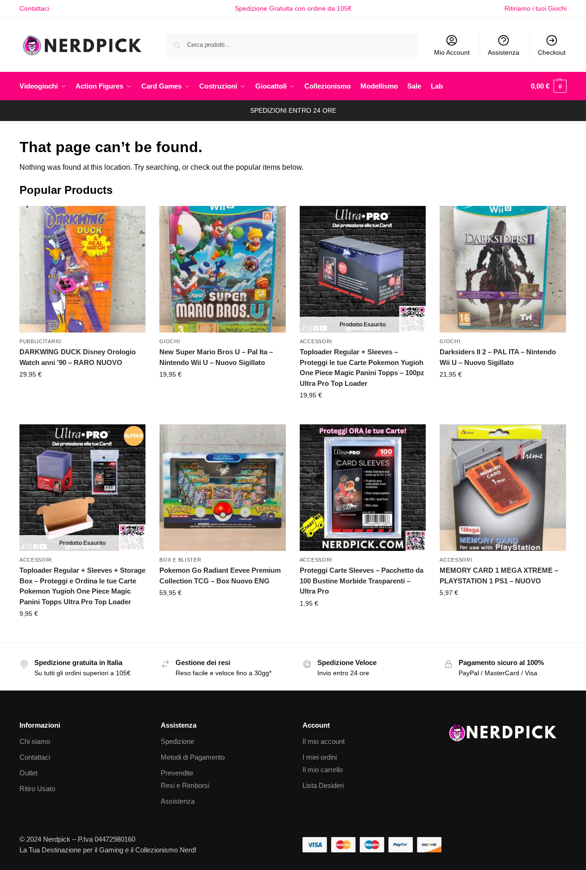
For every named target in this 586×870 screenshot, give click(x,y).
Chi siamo (34, 741)
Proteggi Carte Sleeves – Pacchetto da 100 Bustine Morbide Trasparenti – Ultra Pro (361, 580)
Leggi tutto (362, 415)
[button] (549, 86)
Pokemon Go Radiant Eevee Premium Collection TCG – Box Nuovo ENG (220, 575)
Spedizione (177, 741)
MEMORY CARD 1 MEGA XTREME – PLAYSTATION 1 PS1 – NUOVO (499, 575)
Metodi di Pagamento (193, 757)
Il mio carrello (322, 770)
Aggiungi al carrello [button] (82, 394)
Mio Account (452, 52)
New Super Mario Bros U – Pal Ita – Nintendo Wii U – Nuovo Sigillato (216, 357)
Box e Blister (180, 560)
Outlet (28, 773)
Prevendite (177, 773)
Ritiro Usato (37, 789)
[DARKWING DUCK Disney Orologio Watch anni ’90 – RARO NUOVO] (82, 269)
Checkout (552, 52)
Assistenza (503, 52)
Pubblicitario (40, 341)
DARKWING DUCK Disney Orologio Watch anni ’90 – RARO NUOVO (77, 357)
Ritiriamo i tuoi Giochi (535, 8)
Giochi (169, 341)
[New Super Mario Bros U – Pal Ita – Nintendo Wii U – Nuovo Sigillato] (222, 269)
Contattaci (34, 8)
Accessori (316, 341)
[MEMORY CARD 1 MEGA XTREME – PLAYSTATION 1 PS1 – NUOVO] (503, 487)
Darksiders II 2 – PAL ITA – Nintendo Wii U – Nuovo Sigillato (498, 357)
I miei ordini (319, 757)
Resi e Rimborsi (185, 785)
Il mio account (323, 741)
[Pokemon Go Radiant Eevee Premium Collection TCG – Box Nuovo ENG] (222, 487)
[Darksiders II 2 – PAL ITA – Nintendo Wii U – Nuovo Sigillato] (503, 269)
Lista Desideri (323, 785)
